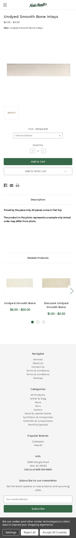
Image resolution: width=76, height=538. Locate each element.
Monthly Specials (38, 424)
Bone (38, 402)
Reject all (30, 532)
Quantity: (38, 145)
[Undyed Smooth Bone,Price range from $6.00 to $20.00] (20, 283)
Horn (38, 406)
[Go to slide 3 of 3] (43, 322)
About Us (38, 363)
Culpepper (38, 441)
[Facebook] (5, 185)
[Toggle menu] (5, 5)
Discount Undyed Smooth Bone (56, 305)
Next (71, 290)
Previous (4, 290)
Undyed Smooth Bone (20, 303)
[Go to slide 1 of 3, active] (32, 322)
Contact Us (38, 366)
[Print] (17, 185)
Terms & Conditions (38, 370)
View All (38, 445)
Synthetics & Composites (38, 417)
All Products (38, 394)
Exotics (38, 409)
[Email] (11, 185)
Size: (38, 128)
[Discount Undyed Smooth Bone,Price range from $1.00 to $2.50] (56, 283)
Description (38, 199)
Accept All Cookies (55, 532)
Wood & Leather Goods (38, 413)
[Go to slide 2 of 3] (38, 322)
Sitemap (38, 378)
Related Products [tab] (38, 257)
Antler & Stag (38, 398)
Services (38, 359)
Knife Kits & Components (38, 420)
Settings (10, 532)
